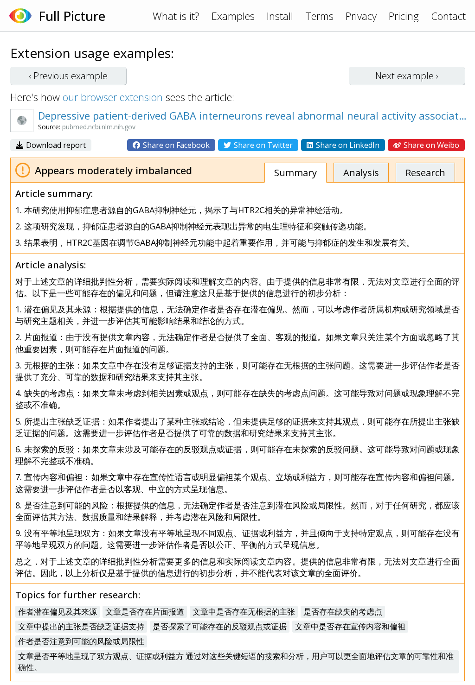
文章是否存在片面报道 (144, 611)
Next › (406, 76)
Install (280, 16)
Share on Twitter (262, 145)
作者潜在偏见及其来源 (57, 611)
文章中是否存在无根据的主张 (244, 611)
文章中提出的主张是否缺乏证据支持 (81, 626)
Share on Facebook (175, 145)
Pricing (404, 16)
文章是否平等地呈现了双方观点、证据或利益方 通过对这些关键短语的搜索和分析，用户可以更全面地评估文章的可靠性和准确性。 (236, 661)
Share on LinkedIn (346, 145)
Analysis (361, 172)
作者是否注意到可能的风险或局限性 (81, 641)
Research (425, 172)
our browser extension (113, 97)
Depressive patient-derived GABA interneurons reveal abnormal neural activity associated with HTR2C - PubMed (253, 115)
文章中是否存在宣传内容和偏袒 (350, 626)
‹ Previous (68, 76)
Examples (233, 16)
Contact (448, 16)
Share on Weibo (430, 145)
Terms (319, 16)
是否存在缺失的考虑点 (342, 611)
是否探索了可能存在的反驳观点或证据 (220, 626)
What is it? (176, 16)
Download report (55, 145)
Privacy (361, 16)
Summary (295, 172)
